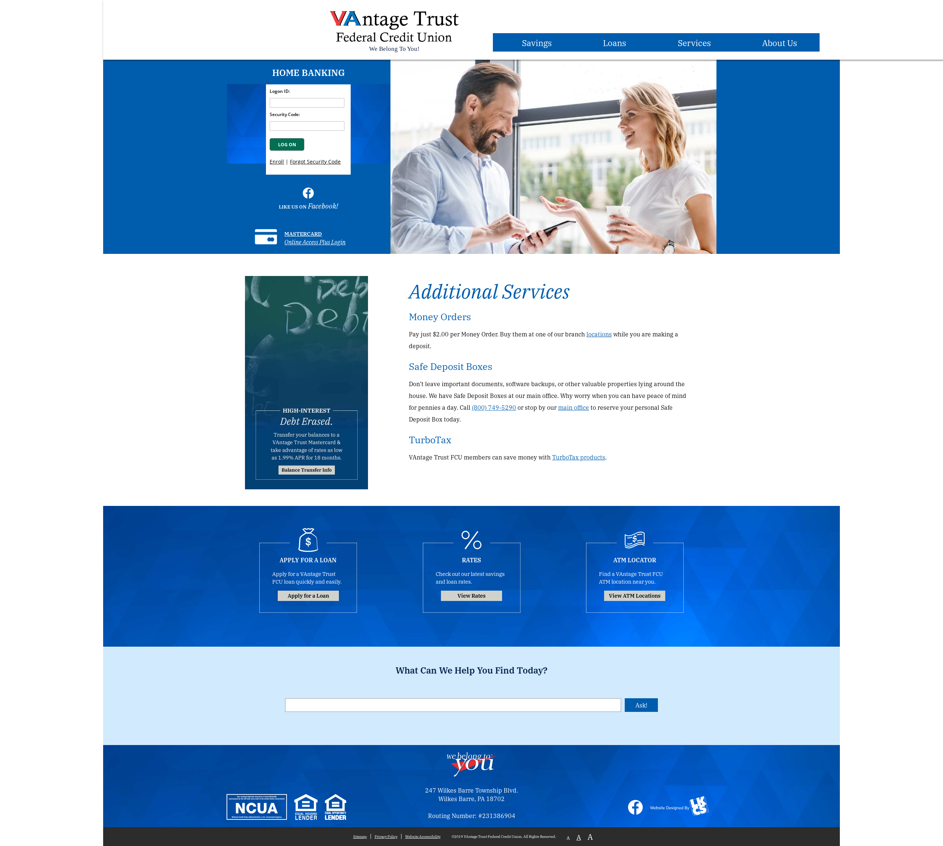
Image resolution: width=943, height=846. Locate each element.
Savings (537, 42)
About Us (779, 42)
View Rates (471, 595)
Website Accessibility (423, 836)
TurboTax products (578, 457)
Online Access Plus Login (315, 242)
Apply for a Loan (308, 595)
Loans (614, 42)
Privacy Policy (386, 836)
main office (573, 407)
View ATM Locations (634, 595)
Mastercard (303, 233)
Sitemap (360, 836)
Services (694, 42)
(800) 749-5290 (494, 407)
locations (599, 334)
